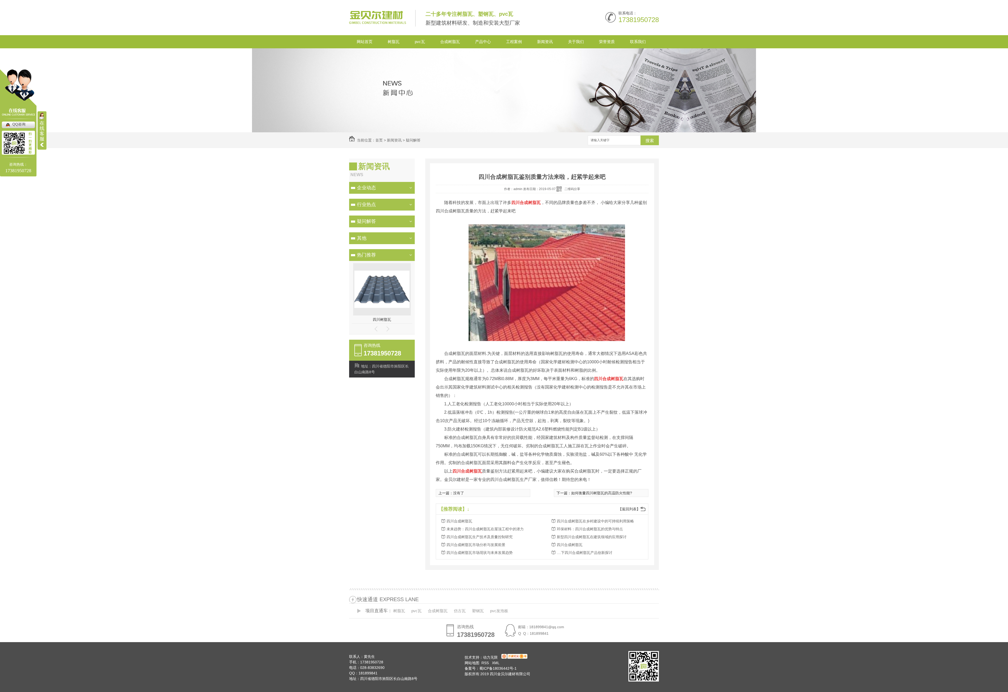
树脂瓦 (394, 41)
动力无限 (490, 657)
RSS (485, 663)
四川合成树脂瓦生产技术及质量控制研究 (480, 537)
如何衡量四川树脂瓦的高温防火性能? (601, 493)
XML (496, 663)
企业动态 (366, 187)
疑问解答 (413, 140)
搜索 (649, 140)
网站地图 (472, 663)
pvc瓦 (420, 41)
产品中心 (483, 41)
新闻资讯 (545, 41)
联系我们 (638, 41)
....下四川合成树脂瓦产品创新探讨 (584, 553)
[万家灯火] (513, 657)
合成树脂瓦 (450, 41)
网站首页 (364, 41)
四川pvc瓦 (382, 319)
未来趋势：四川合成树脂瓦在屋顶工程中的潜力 (485, 529)
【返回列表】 (629, 509)
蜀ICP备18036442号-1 (498, 668)
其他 (361, 238)
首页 (379, 140)
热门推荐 (366, 255)
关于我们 (576, 41)
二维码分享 (572, 189)
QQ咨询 (18, 124)
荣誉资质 (607, 41)
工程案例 (514, 41)
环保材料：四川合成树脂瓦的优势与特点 (590, 529)
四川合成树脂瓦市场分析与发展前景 (476, 545)
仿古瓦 (460, 611)
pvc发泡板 (499, 611)
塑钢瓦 (478, 611)
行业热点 (366, 204)
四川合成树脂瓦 (459, 521)
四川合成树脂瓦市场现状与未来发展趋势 (480, 553)
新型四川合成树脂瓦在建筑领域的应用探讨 (592, 537)
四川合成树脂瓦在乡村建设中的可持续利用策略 (595, 521)
